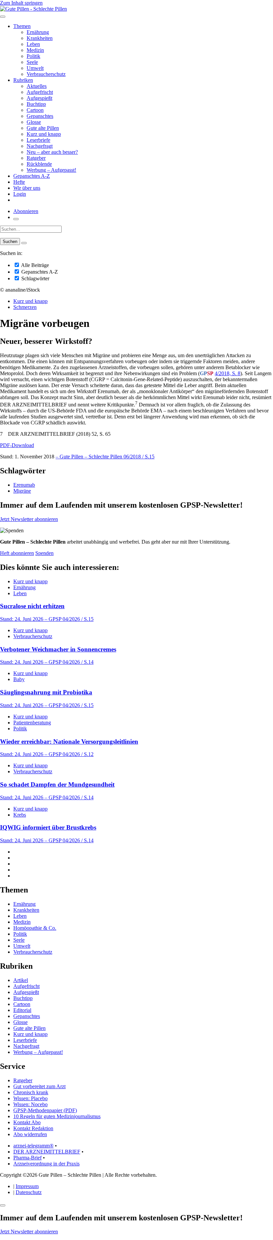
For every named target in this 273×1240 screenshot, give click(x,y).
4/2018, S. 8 (227, 373)
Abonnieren (25, 211)
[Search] (24, 243)
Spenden (44, 553)
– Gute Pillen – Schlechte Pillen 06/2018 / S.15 (105, 456)
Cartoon (35, 110)
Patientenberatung (32, 722)
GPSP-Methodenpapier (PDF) (45, 1110)
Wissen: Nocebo (30, 1104)
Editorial (22, 1010)
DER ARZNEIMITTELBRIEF (46, 1151)
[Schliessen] (2, 1205)
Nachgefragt (40, 146)
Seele (32, 62)
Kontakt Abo (27, 1122)
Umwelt (35, 68)
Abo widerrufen (30, 1134)
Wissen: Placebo (30, 1098)
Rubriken (23, 80)
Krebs (19, 815)
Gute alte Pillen (43, 128)
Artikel (20, 980)
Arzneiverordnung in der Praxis (46, 1163)
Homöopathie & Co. (34, 928)
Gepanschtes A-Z (31, 176)
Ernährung (38, 32)
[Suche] (16, 219)
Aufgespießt (39, 98)
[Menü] (2, 17)
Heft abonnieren (17, 553)
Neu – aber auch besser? (52, 152)
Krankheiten (40, 38)
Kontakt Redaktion (33, 1128)
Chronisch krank (30, 1092)
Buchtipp (36, 104)
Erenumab (24, 485)
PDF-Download (17, 445)
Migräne (22, 491)
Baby (19, 679)
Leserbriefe (38, 140)
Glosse (34, 122)
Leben (33, 44)
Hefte (19, 182)
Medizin (35, 50)
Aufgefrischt (40, 92)
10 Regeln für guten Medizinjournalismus (57, 1116)
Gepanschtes (40, 116)
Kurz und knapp (44, 134)
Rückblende (39, 164)
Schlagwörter (34, 278)
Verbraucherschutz (46, 74)
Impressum (27, 1186)
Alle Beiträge (34, 265)
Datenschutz (29, 1192)
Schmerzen (25, 307)
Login (19, 194)
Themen (22, 26)
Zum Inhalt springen (21, 3)
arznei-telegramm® (33, 1145)
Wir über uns (26, 188)
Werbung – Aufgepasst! (51, 170)
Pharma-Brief (27, 1157)
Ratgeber (36, 158)
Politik (33, 56)
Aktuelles (37, 86)
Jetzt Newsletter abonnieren (29, 519)
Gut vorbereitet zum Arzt (39, 1086)
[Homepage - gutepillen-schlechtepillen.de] (33, 9)
